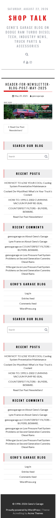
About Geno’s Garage (36, 236)
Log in (28, 293)
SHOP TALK (28, 17)
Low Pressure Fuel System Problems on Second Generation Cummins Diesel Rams (28, 258)
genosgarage (38, 96)
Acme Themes (35, 513)
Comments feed (27, 303)
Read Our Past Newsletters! (16, 129)
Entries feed (28, 298)
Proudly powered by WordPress (23, 509)
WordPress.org (28, 308)
